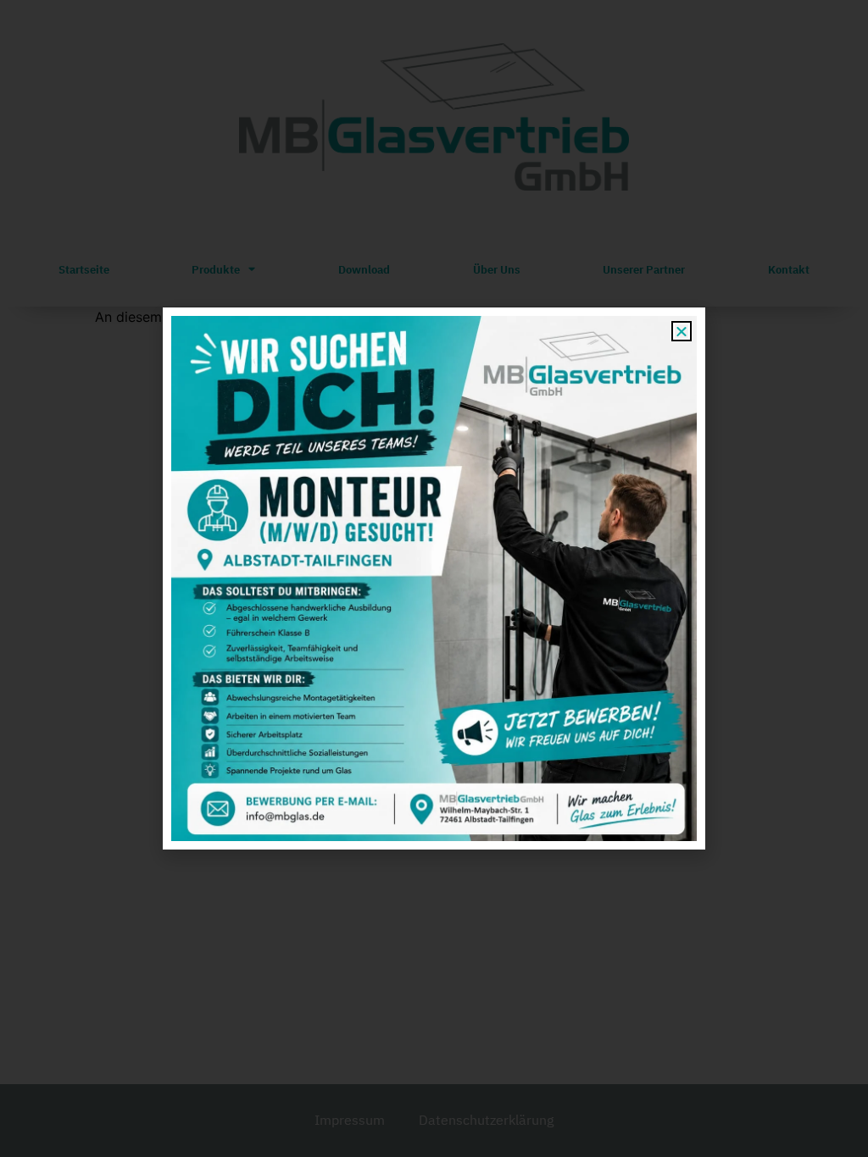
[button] (681, 331)
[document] (434, 578)
